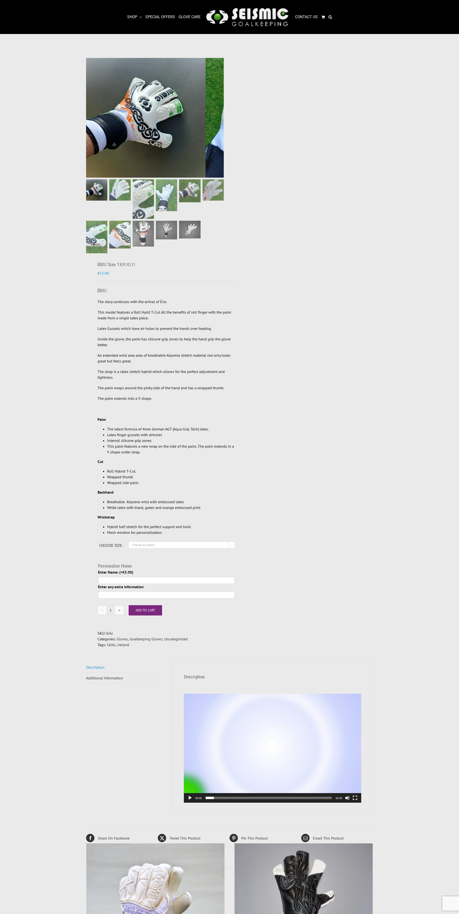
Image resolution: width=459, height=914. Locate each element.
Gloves (122, 639)
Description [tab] (95, 667)
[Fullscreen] (355, 798)
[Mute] (347, 798)
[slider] (269, 798)
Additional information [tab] (104, 678)
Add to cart (145, 610)
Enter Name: (115, 572)
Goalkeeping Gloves (146, 639)
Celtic (111, 644)
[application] (272, 743)
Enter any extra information (121, 586)
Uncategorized (176, 639)
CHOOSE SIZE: (111, 545)
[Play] (190, 798)
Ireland (123, 644)
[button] (330, 17)
